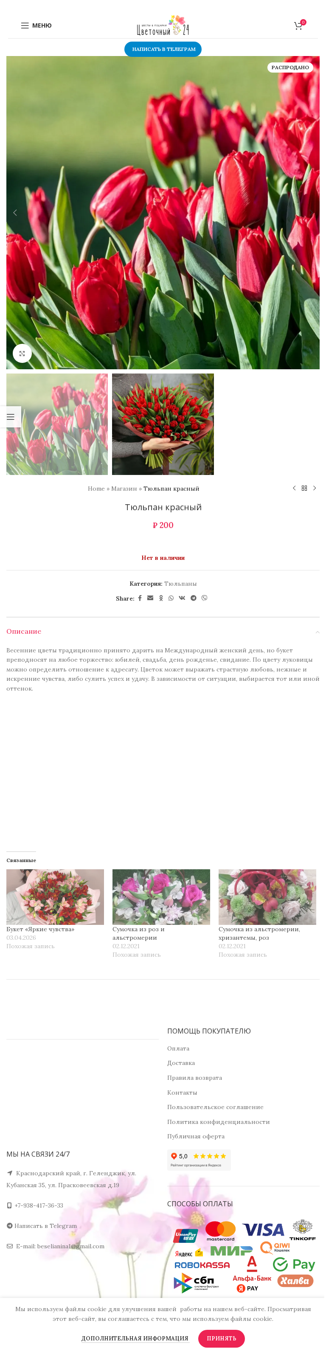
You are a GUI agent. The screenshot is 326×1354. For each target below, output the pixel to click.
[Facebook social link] (140, 598)
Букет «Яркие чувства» (40, 929)
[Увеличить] (22, 353)
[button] (14, 212)
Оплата (178, 1048)
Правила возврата (194, 1078)
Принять (221, 1338)
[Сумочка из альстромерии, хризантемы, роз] (267, 897)
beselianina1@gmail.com (70, 1246)
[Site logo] (163, 25)
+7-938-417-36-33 (38, 1205)
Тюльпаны (180, 583)
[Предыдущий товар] (294, 488)
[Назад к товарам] (304, 488)
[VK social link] (182, 598)
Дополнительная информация (136, 1338)
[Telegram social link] (193, 598)
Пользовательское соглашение (215, 1107)
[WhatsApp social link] (171, 598)
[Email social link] (150, 598)
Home (96, 488)
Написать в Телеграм (164, 49)
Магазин (124, 488)
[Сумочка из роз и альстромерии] (161, 897)
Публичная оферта (196, 1136)
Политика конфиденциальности (218, 1122)
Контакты (182, 1092)
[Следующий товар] (314, 488)
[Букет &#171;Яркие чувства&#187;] (55, 897)
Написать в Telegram (45, 1226)
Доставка (181, 1063)
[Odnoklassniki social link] (161, 598)
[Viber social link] (204, 598)
